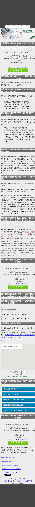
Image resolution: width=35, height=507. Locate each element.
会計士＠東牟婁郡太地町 (11, 394)
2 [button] (17, 40)
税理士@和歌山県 (6, 461)
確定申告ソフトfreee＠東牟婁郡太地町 (15, 410)
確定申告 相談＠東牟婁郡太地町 (13, 399)
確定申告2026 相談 (6, 457)
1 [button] (14, 40)
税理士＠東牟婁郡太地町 (11, 389)
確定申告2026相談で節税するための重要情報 (18, 481)
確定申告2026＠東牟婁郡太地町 (13, 405)
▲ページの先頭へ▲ (10, 472)
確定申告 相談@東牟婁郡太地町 (10, 465)
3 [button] (19, 40)
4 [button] (22, 40)
